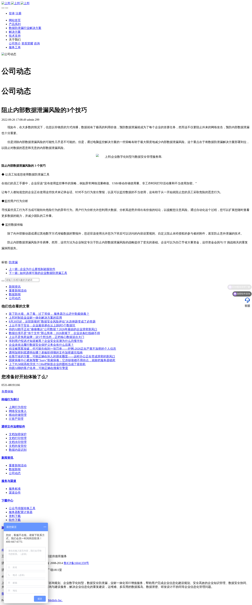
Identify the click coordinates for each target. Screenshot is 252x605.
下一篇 (38, 273)
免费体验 (7, 391)
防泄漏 (13, 262)
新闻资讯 (15, 286)
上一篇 (32, 269)
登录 (12, 13)
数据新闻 (15, 294)
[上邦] (126, 3)
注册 (18, 13)
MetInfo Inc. (55, 600)
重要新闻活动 (18, 290)
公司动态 (15, 298)
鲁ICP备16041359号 (76, 563)
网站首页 (15, 20)
